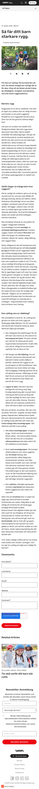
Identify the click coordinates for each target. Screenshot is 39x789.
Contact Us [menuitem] (19, 772)
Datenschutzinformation (16, 724)
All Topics (6, 8)
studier (26, 275)
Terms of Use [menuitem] (19, 769)
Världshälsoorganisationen (13, 259)
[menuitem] (19, 756)
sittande (5, 212)
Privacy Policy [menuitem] (19, 765)
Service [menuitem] (19, 761)
